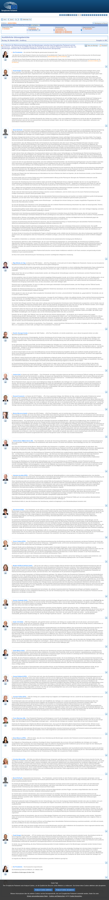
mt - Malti (90, 15)
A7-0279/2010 (62, 56)
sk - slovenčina (100, 15)
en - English (74, 15)
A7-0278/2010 (6, 28)
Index (4, 19)
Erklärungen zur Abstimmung (63, 31)
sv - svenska (106, 15)
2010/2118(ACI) (52, 56)
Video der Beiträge (92, 45)
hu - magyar (88, 15)
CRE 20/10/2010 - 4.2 (60, 30)
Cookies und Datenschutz (57, 896)
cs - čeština (64, 15)
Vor (16, 19)
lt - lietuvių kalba (86, 15)
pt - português (96, 15)
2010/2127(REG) (12, 23)
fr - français (76, 15)
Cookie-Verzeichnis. (76, 896)
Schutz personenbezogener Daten (37, 896)
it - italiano (82, 15)
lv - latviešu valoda (84, 15)
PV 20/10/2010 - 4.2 (60, 28)
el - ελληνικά (72, 15)
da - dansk (66, 15)
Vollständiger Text (26, 19)
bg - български (60, 15)
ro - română (98, 15)
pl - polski (94, 15)
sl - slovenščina (102, 15)
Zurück (11, 19)
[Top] (106, 67)
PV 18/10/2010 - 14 (33, 28)
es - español (62, 15)
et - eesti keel (70, 15)
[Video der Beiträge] (5, 60)
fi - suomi (104, 15)
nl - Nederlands (92, 15)
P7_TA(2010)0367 (87, 28)
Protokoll (104, 45)
